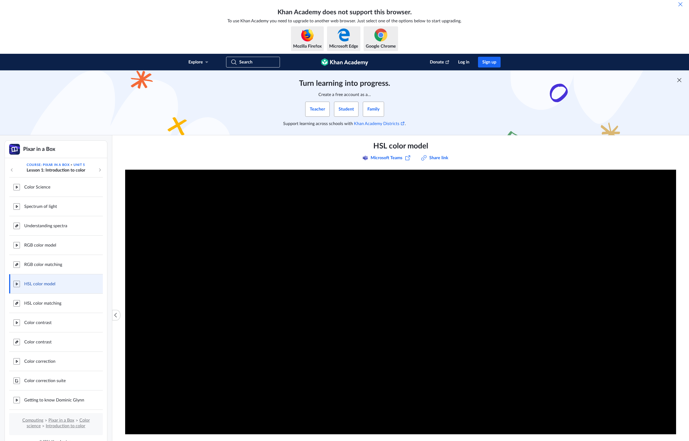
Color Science (37, 187)
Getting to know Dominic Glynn (54, 400)
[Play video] (400, 302)
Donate (437, 62)
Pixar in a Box (61, 420)
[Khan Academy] (344, 62)
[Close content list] (116, 315)
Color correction (39, 361)
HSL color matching (42, 303)
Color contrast (38, 323)
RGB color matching (43, 264)
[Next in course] (100, 170)
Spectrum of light (40, 206)
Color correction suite (45, 381)
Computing (32, 420)
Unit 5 (79, 164)
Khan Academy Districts (376, 124)
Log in (463, 62)
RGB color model (40, 245)
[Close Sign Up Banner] (679, 80)
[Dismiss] (680, 4)
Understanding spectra (45, 226)
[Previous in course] (12, 170)
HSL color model (39, 284)
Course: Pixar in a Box (48, 164)
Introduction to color (65, 426)
